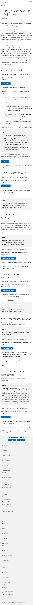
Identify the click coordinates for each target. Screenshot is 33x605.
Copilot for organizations (6, 457)
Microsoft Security (5, 523)
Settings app (11, 74)
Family (5, 161)
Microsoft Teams (5, 533)
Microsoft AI (4, 521)
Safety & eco (4, 602)
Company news (4, 574)
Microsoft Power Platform (6, 531)
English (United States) (8, 591)
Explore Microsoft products (7, 462)
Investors (3, 579)
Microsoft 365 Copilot (6, 536)
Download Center (5, 474)
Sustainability (4, 587)
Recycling (9, 602)
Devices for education (6, 499)
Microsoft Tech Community (7, 555)
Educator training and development (8, 509)
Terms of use (19, 600)
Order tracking (4, 482)
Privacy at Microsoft (5, 577)
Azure (3, 545)
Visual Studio (4, 562)
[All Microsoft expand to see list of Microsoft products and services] (2, 2)
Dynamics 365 (4, 526)
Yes (12, 440)
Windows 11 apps (5, 465)
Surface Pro (4, 448)
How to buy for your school (7, 506)
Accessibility (4, 584)
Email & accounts (7, 348)
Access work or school (8, 258)
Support (3, 5)
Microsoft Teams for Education (7, 501)
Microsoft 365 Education (6, 504)
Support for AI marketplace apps (8, 553)
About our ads (14, 602)
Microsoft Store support (6, 477)
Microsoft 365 (4, 528)
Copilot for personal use (6, 460)
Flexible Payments (5, 489)
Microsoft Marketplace (6, 557)
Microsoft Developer (5, 548)
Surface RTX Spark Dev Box (7, 455)
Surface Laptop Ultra (6, 453)
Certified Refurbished (6, 484)
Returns (3, 479)
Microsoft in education (6, 496)
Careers (3, 570)
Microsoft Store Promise (6, 487)
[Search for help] (5, 2)
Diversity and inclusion (6, 582)
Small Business (4, 538)
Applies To (4, 18)
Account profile (4, 472)
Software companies (5, 560)
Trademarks (25, 600)
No (20, 440)
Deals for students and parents (7, 511)
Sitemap (3, 600)
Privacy (15, 600)
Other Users (6, 83)
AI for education (5, 514)
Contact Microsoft (9, 600)
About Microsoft (5, 572)
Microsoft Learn (5, 550)
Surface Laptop (4, 450)
